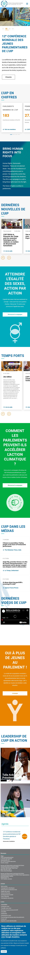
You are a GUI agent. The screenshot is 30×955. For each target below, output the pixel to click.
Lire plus (8, 77)
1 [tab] (11, 134)
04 (13, 29)
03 (9, 29)
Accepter (4, 951)
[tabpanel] (12, 117)
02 (6, 29)
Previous (3, 258)
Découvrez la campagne (15, 314)
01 (3, 29)
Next (9, 258)
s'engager (15, 693)
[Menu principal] (27, 4)
